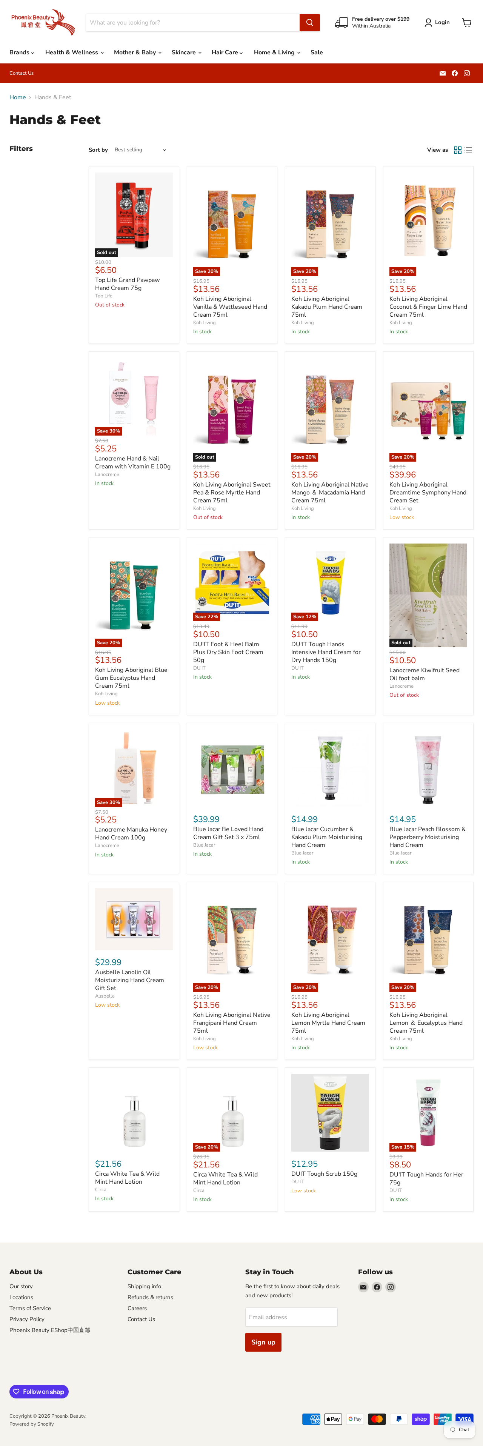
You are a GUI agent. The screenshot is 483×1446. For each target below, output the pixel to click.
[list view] (468, 150)
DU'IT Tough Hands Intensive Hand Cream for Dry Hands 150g (326, 652)
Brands (20, 52)
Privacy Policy (27, 1319)
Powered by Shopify (31, 1424)
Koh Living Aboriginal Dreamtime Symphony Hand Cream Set (427, 492)
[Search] (310, 22)
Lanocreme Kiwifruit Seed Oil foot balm (424, 674)
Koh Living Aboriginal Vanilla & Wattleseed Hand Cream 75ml (230, 307)
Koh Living (204, 322)
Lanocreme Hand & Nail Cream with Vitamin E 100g (133, 462)
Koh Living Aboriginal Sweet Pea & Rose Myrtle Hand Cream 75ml (232, 492)
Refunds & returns (150, 1297)
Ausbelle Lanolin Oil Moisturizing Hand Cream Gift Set (129, 980)
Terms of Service (30, 1308)
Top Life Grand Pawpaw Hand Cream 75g (127, 284)
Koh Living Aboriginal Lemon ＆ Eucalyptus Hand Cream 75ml (426, 1023)
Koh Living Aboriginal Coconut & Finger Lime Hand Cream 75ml (428, 307)
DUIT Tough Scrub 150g (324, 1174)
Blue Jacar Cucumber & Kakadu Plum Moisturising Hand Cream (326, 837)
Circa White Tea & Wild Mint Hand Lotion (127, 1178)
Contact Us (21, 73)
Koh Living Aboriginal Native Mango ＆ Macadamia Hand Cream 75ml (330, 492)
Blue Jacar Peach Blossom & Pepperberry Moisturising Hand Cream (427, 837)
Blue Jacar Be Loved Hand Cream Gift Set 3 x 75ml (228, 833)
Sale (317, 52)
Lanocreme (107, 474)
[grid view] (457, 150)
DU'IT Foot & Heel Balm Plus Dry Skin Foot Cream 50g (228, 652)
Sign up (263, 1342)
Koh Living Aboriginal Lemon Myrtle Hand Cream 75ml (328, 1023)
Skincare (184, 52)
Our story (21, 1286)
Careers (137, 1308)
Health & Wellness (72, 52)
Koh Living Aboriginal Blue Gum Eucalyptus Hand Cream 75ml (131, 678)
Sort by (98, 150)
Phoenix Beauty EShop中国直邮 (49, 1330)
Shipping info (144, 1286)
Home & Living (275, 52)
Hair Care (226, 52)
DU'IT (199, 668)
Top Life (103, 296)
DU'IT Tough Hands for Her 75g (426, 1178)
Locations (21, 1297)
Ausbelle (105, 996)
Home (17, 97)
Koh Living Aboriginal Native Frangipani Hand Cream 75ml (232, 1023)
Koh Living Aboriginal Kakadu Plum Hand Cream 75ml (326, 307)
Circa (100, 1189)
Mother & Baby (135, 52)
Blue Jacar (204, 845)
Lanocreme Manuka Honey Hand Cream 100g (131, 833)
